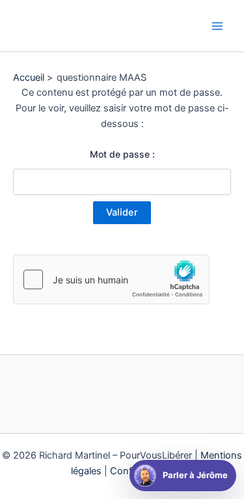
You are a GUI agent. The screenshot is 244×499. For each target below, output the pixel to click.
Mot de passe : (122, 154)
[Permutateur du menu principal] (217, 26)
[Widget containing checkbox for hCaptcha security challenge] (111, 279)
